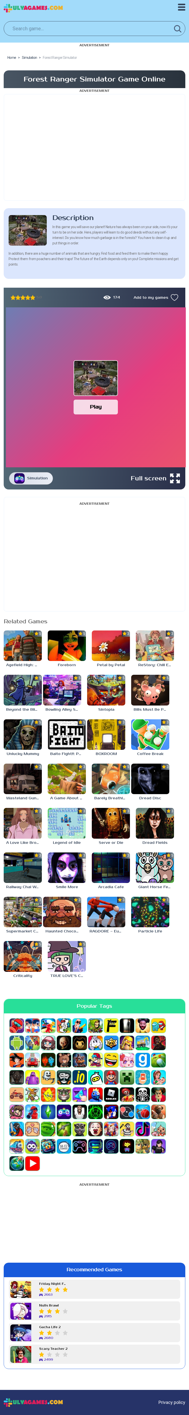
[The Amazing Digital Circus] (111, 1129)
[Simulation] (64, 1112)
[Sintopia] (106, 690)
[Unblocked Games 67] (80, 1146)
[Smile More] (67, 867)
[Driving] (32, 1060)
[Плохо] (13, 297)
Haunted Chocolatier (63, 931)
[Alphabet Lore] (111, 1026)
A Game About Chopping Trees (68, 798)
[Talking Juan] (80, 1129)
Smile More (67, 887)
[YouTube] (32, 1163)
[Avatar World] (48, 1043)
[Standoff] (158, 1112)
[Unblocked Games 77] (111, 1146)
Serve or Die (111, 843)
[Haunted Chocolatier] (62, 912)
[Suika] (48, 1129)
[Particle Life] (150, 912)
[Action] (80, 1026)
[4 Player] (64, 1026)
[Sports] (143, 1112)
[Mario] (111, 1077)
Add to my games (151, 298)
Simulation (37, 478)
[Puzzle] (80, 1094)
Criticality (22, 976)
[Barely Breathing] (111, 779)
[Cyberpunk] (158, 1043)
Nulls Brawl (49, 1305)
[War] (143, 1146)
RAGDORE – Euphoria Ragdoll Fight (107, 931)
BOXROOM (106, 754)
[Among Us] (158, 1026)
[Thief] (127, 1129)
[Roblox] (111, 1094)
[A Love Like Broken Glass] (23, 823)
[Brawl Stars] (111, 1043)
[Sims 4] (48, 1112)
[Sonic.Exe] (111, 1112)
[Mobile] (143, 1077)
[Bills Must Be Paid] (150, 690)
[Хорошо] (27, 297)
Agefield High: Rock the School (24, 665)
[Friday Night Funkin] (95, 1060)
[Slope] (95, 1112)
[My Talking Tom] (64, 1094)
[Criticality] (23, 956)
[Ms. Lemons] (48, 1094)
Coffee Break (150, 754)
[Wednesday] (158, 1146)
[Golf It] (158, 1060)
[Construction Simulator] (143, 1043)
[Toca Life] (158, 1129)
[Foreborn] (67, 645)
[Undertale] (127, 1146)
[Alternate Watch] (127, 1026)
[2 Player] (32, 1026)
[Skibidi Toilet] (80, 1112)
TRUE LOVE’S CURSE (68, 976)
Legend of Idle (67, 843)
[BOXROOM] (106, 734)
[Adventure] (95, 1026)
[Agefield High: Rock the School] (23, 645)
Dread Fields (155, 843)
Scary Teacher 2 (53, 1349)
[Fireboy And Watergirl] (48, 1060)
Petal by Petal (111, 665)
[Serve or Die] (111, 823)
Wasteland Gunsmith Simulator (24, 798)
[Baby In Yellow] (64, 1043)
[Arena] (32, 1043)
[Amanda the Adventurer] (143, 1026)
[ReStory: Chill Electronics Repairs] (155, 645)
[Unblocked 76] (48, 1146)
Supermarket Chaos (24, 931)
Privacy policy (171, 1402)
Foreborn (67, 665)
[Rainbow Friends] (95, 1094)
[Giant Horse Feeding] (155, 867)
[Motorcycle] (17, 1094)
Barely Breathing (111, 798)
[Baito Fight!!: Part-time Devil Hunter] (67, 734)
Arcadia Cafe (111, 887)
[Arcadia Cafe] (111, 867)
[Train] (17, 1146)
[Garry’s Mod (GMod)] (143, 1060)
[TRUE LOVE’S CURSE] (67, 956)
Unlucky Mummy (23, 754)
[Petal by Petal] (111, 645)
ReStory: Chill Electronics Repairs (156, 665)
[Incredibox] (64, 1077)
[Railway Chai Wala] (23, 867)
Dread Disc (150, 798)
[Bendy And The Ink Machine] (80, 1043)
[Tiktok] (143, 1129)
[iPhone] (95, 1077)
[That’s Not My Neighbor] (95, 1129)
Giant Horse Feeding (156, 887)
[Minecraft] (127, 1077)
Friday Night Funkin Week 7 (53, 1284)
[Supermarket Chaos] (23, 912)
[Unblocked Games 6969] (95, 1146)
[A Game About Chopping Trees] (67, 779)
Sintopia (106, 710)
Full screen (149, 478)
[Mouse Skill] (32, 1094)
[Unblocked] (32, 1146)
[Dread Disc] (150, 779)
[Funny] (111, 1060)
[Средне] (22, 297)
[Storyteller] (32, 1129)
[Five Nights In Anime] (64, 1060)
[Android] (17, 1043)
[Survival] (64, 1129)
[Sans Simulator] (143, 1094)
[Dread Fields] (155, 823)
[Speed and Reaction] (127, 1112)
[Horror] (48, 1077)
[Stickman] (17, 1129)
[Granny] (17, 1077)
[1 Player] (17, 1026)
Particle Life (150, 931)
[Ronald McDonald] (127, 1094)
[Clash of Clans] (127, 1043)
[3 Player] (48, 1026)
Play (96, 407)
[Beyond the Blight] (23, 690)
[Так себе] (18, 297)
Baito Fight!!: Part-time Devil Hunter (68, 754)
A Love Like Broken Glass (24, 843)
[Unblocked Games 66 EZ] (64, 1146)
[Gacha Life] (127, 1060)
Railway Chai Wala (24, 887)
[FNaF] (80, 1060)
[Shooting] (32, 1112)
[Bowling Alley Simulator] (62, 690)
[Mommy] (158, 1077)
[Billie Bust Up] (95, 1043)
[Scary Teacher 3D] (158, 1094)
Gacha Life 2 (50, 1327)
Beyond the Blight (24, 710)
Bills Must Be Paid (151, 710)
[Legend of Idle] (67, 823)
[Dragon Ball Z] (17, 1060)
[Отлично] (32, 297)
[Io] (80, 1077)
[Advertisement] (94, 147)
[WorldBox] (17, 1163)
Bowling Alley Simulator (63, 710)
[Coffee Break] (150, 734)
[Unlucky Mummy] (23, 734)
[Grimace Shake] (32, 1077)
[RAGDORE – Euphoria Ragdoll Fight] (106, 912)
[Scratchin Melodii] (17, 1112)
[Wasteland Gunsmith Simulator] (23, 779)
